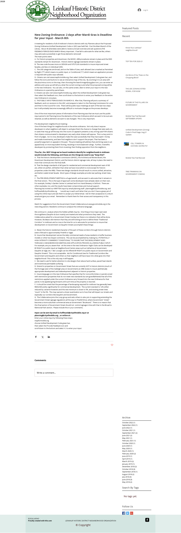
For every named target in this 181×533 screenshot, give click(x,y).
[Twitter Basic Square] (127, 513)
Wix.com (48, 521)
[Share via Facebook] (36, 337)
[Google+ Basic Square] (131, 513)
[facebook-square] (147, 520)
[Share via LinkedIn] (49, 337)
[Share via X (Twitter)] (42, 337)
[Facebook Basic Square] (123, 513)
